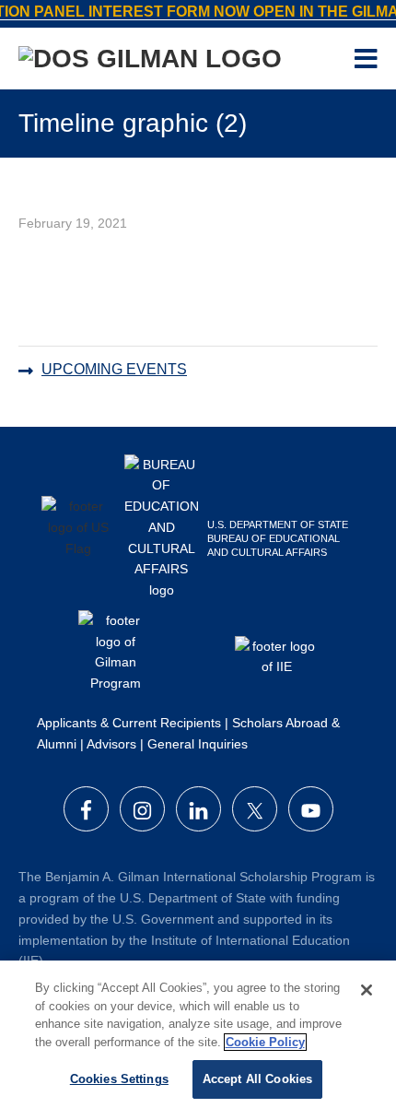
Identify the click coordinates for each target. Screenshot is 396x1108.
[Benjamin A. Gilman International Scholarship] (150, 62)
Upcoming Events (114, 369)
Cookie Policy (265, 1042)
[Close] (366, 990)
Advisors (111, 744)
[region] (198, 1034)
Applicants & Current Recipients (129, 722)
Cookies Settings (119, 1079)
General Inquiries (197, 744)
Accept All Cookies (257, 1079)
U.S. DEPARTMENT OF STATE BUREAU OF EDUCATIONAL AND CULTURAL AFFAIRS (277, 538)
